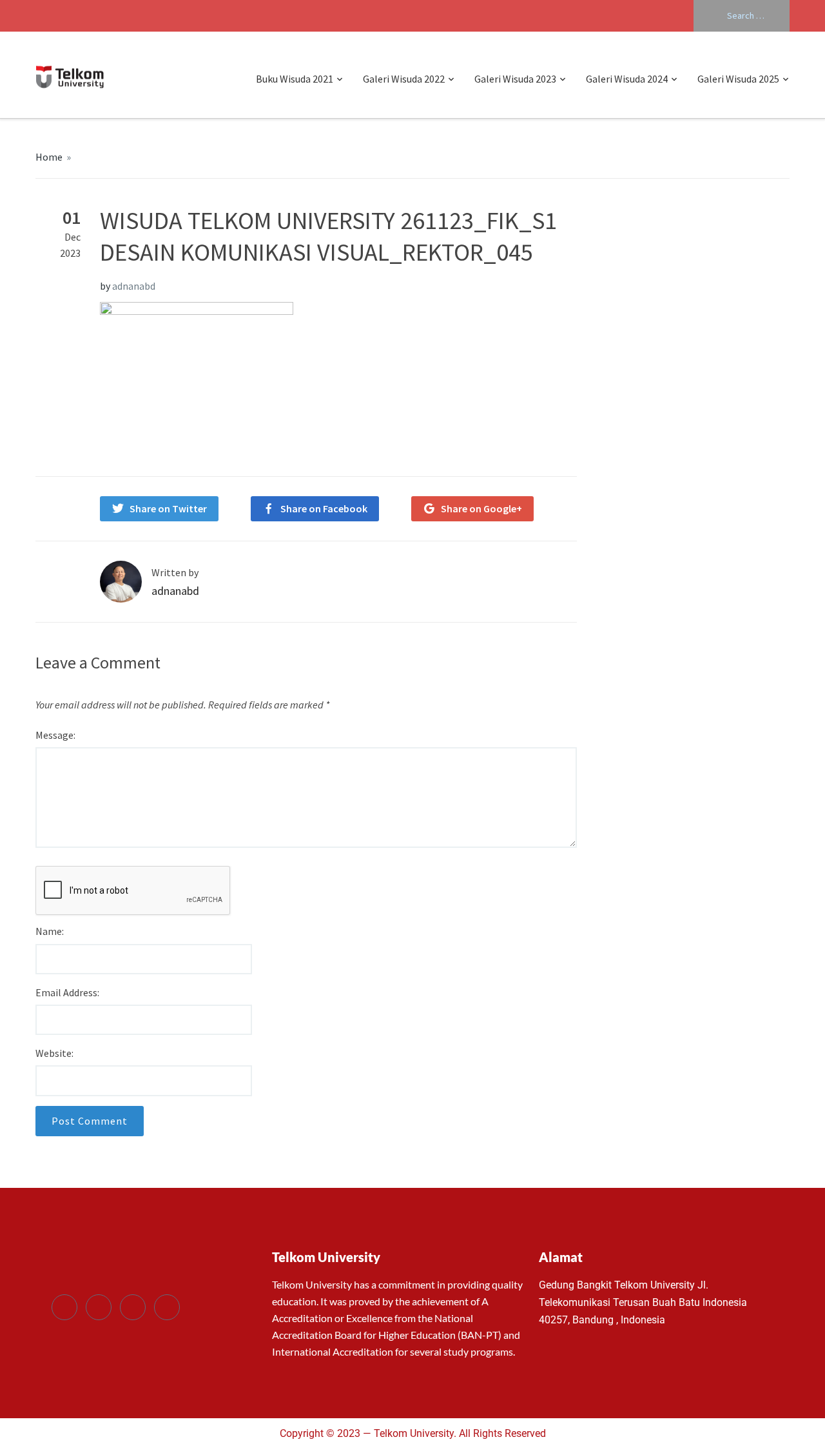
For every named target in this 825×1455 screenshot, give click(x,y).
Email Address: (67, 992)
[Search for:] (742, 16)
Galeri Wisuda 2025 (738, 78)
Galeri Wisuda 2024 (627, 78)
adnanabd (133, 285)
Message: (55, 734)
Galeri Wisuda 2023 (515, 78)
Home (49, 156)
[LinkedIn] (133, 1307)
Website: (54, 1053)
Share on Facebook (323, 508)
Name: (49, 931)
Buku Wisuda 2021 (294, 78)
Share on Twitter (168, 508)
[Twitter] (99, 1307)
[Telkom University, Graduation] (69, 75)
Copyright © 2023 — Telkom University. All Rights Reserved (413, 1433)
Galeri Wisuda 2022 (404, 78)
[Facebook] (64, 1307)
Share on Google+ (481, 508)
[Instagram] (167, 1307)
